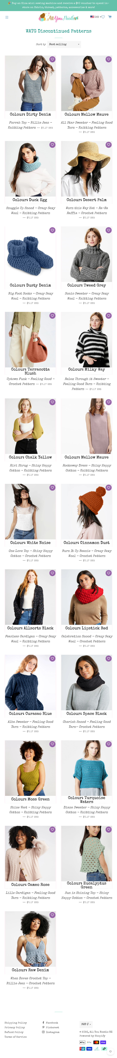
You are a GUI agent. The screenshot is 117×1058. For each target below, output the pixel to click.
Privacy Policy (15, 1027)
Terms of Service (16, 1037)
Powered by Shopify (92, 1036)
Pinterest (52, 1027)
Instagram (52, 1032)
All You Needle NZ (101, 1032)
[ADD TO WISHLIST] (52, 59)
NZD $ (84, 1024)
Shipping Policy (16, 1023)
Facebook (51, 1023)
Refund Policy (14, 1032)
